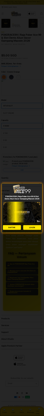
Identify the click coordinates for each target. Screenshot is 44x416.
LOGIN (32, 227)
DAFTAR (11, 227)
